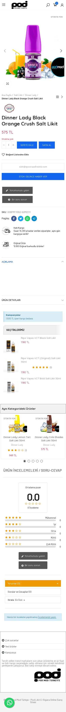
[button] (5, 51)
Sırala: (11, 599)
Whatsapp (27, 218)
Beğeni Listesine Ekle (17, 154)
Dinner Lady (17, 444)
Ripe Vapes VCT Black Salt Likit (38, 337)
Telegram (34, 218)
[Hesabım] (62, 5)
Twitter (20, 218)
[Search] (48, 5)
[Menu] (4, 4)
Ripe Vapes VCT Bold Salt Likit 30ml (41, 378)
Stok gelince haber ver (33, 176)
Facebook (14, 218)
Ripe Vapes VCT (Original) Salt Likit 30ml (40, 360)
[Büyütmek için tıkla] (7, 83)
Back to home (57, 97)
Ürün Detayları (11, 300)
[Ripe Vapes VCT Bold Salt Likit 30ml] (10, 386)
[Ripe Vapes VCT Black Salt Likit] (10, 345)
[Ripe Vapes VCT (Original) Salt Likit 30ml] (10, 366)
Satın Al (46, 145)
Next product (61, 97)
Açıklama (7, 261)
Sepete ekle (27, 145)
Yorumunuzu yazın (19, 190)
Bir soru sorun (19, 199)
